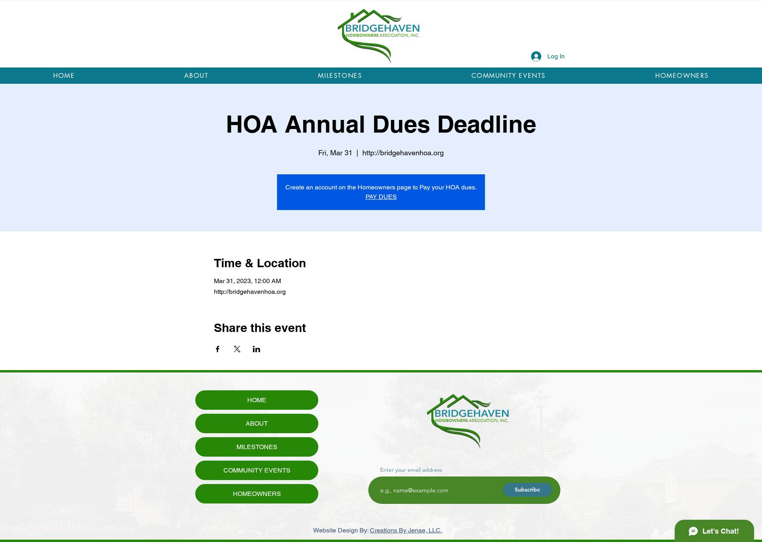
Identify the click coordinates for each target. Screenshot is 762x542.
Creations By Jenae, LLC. (406, 530)
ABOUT (257, 423)
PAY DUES (381, 197)
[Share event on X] (237, 349)
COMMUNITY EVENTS (257, 470)
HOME (256, 400)
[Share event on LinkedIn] (256, 349)
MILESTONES (257, 447)
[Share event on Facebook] (217, 349)
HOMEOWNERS (257, 494)
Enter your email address (411, 470)
